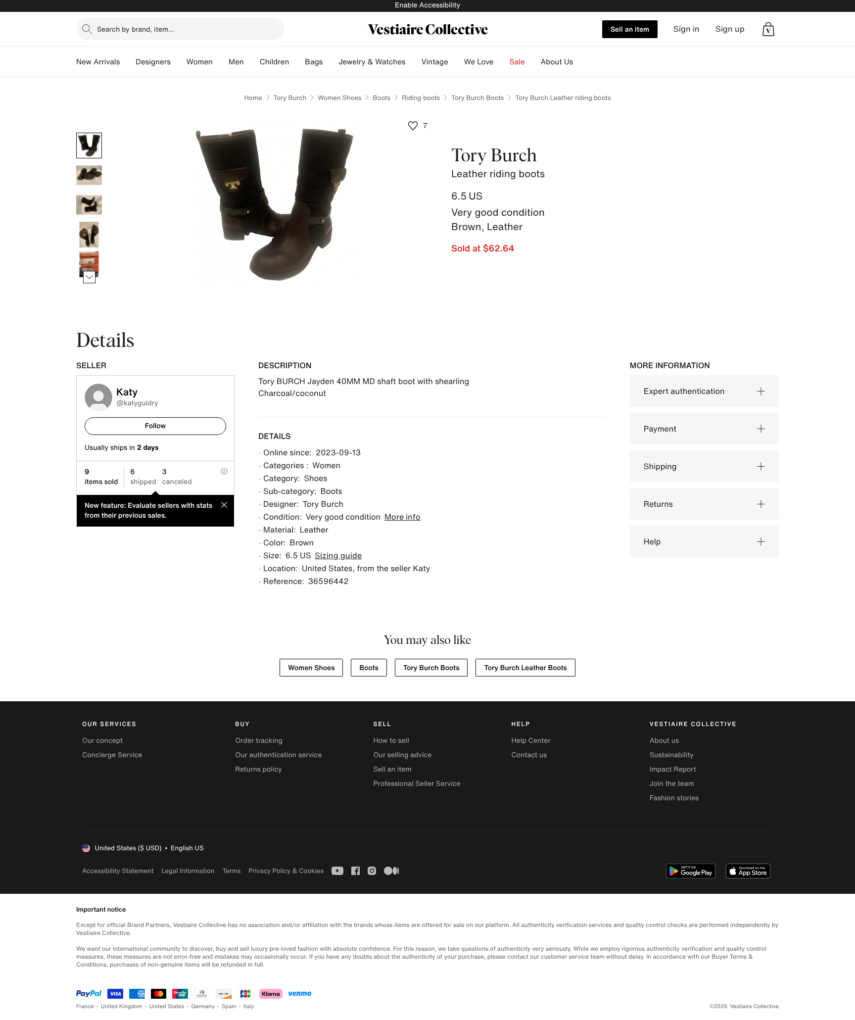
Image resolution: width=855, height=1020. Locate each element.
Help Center (531, 740)
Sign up (730, 29)
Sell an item (630, 29)
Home (253, 97)
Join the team (672, 783)
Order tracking (259, 740)
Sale (517, 61)
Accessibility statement (117, 870)
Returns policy (258, 769)
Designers (153, 61)
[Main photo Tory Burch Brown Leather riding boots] (89, 145)
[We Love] (502, 62)
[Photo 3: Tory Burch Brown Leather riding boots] (89, 205)
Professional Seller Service (416, 783)
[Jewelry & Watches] (413, 62)
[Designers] (179, 62)
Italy (248, 1006)
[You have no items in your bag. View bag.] (768, 29)
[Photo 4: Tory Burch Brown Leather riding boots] (89, 234)
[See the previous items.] (89, 133)
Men (236, 61)
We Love (479, 61)
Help (652, 541)
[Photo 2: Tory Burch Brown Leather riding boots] (89, 175)
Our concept (102, 740)
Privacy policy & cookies (286, 870)
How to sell (391, 740)
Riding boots (421, 97)
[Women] (221, 62)
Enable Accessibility (427, 5)
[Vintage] (456, 62)
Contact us (529, 755)
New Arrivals (98, 61)
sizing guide (338, 555)
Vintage (434, 61)
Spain (229, 1006)
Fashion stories (674, 798)
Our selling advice (402, 755)
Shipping (660, 466)
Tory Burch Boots (477, 97)
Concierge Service (112, 755)
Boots (381, 97)
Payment (660, 429)
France (85, 1006)
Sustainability (672, 755)
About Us (557, 61)
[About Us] (581, 62)
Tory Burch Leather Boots (525, 668)
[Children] (297, 62)
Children (274, 61)
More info (402, 517)
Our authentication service (278, 755)
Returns (658, 504)
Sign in (686, 29)
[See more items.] (89, 277)
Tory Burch (290, 97)
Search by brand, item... (135, 29)
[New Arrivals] (128, 62)
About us (664, 740)
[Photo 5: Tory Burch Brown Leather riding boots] (89, 264)
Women (200, 61)
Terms (231, 870)
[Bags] (330, 62)
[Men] (252, 62)
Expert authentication (684, 391)
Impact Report (673, 769)
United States (167, 1006)
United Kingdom (121, 1006)
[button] (768, 29)
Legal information (187, 870)
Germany (203, 1006)
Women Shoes (339, 97)
